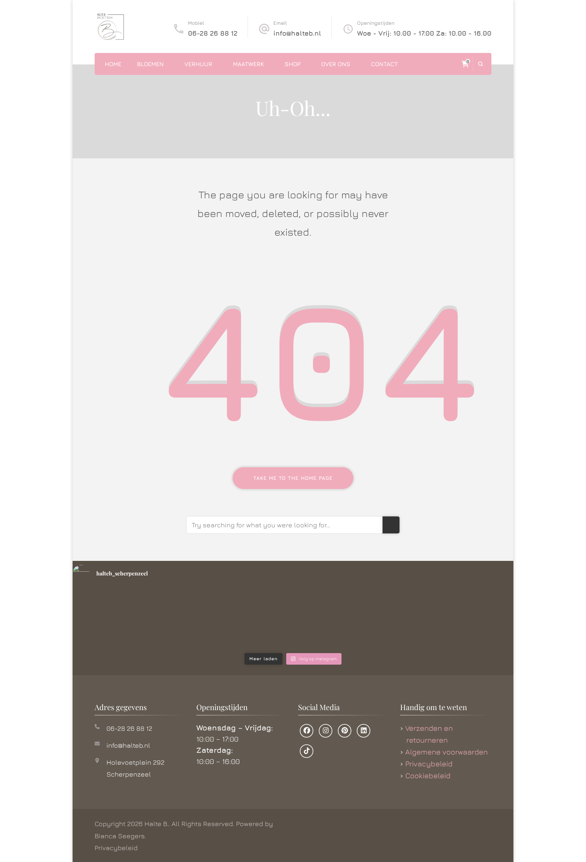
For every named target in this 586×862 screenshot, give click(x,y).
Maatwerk (248, 63)
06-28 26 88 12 (212, 33)
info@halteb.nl (297, 33)
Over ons (335, 63)
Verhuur (198, 63)
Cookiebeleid (427, 775)
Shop (292, 63)
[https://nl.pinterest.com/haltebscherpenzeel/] (344, 731)
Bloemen (150, 63)
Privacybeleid (428, 763)
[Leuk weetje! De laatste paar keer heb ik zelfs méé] (462, 618)
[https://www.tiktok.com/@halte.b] (306, 751)
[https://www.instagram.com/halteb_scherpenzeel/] (325, 731)
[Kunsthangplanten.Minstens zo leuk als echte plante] (349, 618)
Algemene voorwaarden (446, 751)
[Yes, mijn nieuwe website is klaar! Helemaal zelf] (236, 618)
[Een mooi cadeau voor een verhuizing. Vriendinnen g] (124, 618)
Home (113, 63)
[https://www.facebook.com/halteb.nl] (306, 731)
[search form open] (480, 64)
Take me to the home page (293, 478)
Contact (384, 63)
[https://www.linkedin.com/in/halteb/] (363, 731)
